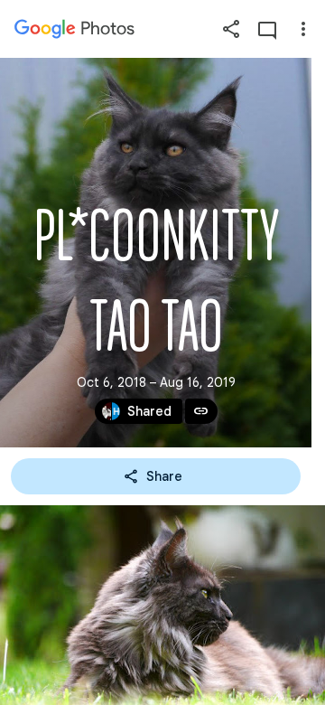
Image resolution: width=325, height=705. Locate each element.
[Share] (231, 29)
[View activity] (267, 29)
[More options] (303, 29)
